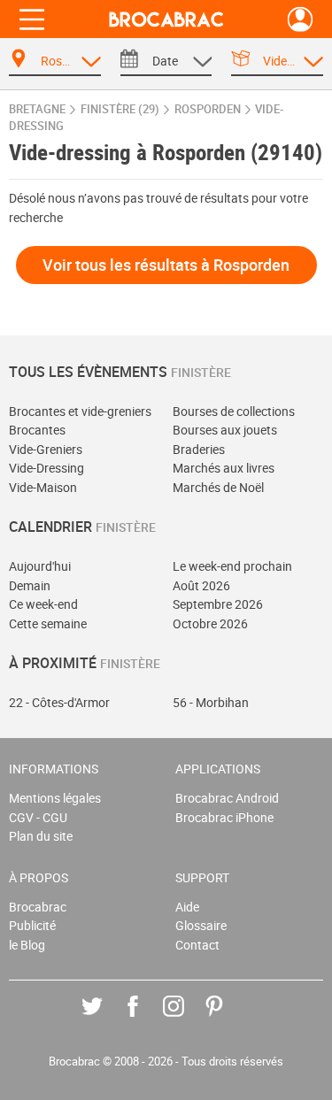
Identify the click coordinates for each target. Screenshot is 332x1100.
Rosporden (207, 109)
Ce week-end (43, 604)
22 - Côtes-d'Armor (59, 702)
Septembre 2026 (218, 604)
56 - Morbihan (211, 702)
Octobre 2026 (210, 623)
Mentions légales (55, 797)
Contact (197, 944)
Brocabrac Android (227, 797)
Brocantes (37, 429)
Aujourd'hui (40, 566)
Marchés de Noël (218, 487)
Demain (29, 585)
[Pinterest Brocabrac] (227, 1019)
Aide (187, 906)
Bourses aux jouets (225, 429)
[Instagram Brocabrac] (186, 1019)
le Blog (27, 944)
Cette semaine (48, 623)
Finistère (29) (120, 109)
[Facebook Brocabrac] (145, 1019)
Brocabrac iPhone (224, 817)
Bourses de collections (234, 411)
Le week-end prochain (232, 566)
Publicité (32, 925)
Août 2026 (201, 585)
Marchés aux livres (223, 467)
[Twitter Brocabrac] (105, 1019)
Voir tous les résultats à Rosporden (166, 264)
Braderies (199, 449)
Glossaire (201, 925)
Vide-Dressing (46, 467)
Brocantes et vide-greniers (80, 411)
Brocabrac (37, 906)
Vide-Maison (43, 487)
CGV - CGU (38, 817)
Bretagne (37, 109)
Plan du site (41, 835)
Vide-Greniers (45, 449)
